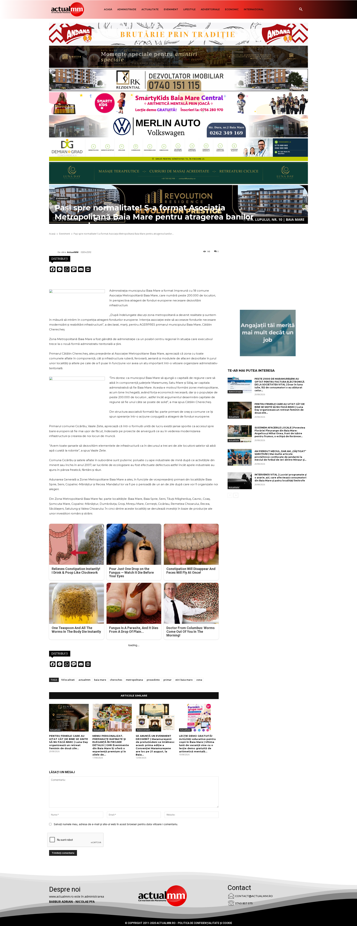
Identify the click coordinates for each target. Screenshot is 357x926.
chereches (116, 679)
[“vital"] (268, 333)
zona (199, 679)
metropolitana (134, 679)
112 (230, 464)
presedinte (153, 679)
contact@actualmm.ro (254, 896)
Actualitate (55, 730)
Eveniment (62, 198)
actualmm (84, 679)
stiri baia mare (184, 679)
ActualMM (72, 252)
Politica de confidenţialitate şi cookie (205, 923)
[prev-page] (230, 495)
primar (167, 679)
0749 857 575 (244, 903)
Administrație (143, 730)
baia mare (100, 679)
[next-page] (236, 495)
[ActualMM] (53, 252)
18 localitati (68, 679)
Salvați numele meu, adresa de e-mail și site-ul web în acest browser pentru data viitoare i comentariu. (116, 824)
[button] (301, 9)
